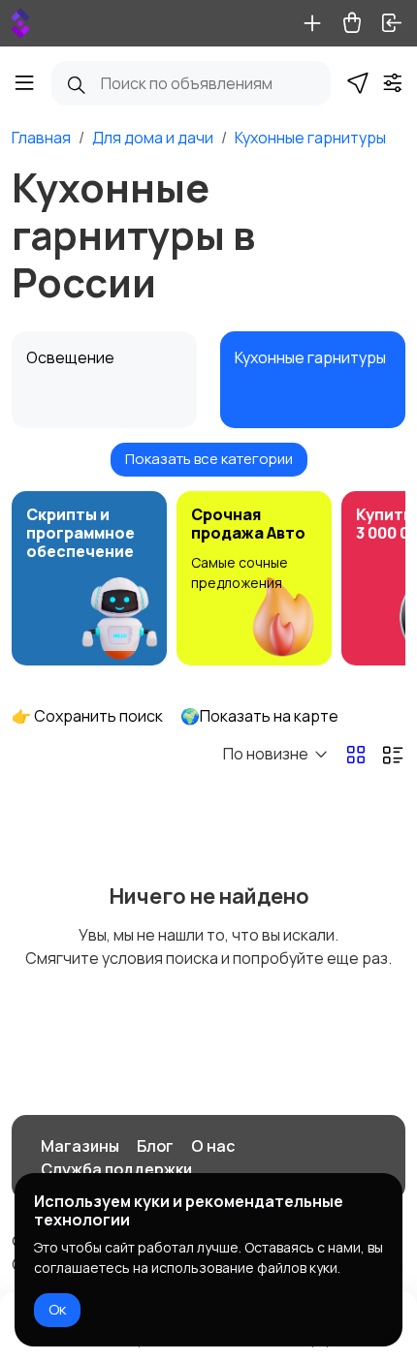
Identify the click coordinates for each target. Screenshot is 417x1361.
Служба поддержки (116, 1169)
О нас (213, 1146)
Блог (155, 1146)
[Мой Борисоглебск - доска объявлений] (20, 23)
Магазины (80, 1146)
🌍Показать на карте (259, 716)
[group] (89, 578)
